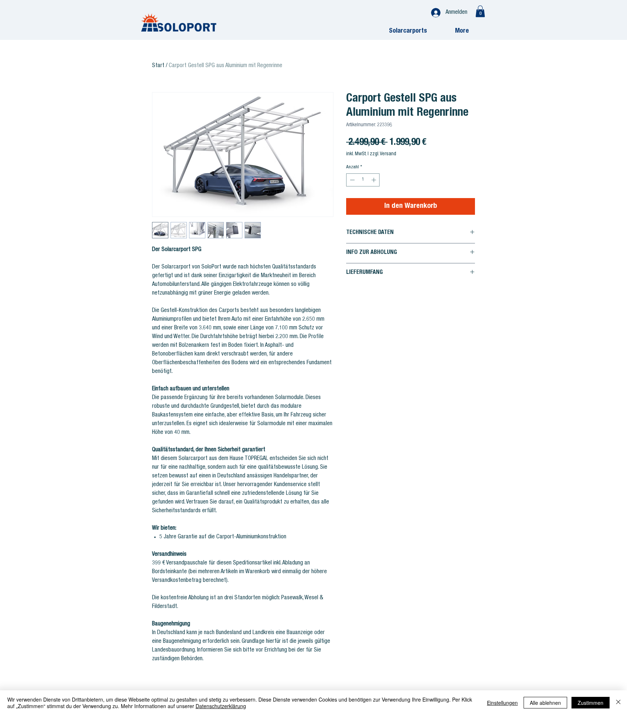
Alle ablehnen (545, 702)
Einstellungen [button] (502, 702)
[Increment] (374, 180)
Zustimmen (590, 702)
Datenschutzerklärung (221, 706)
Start (158, 66)
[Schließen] (618, 702)
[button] (480, 11)
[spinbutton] (363, 180)
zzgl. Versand (383, 154)
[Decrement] (351, 180)
